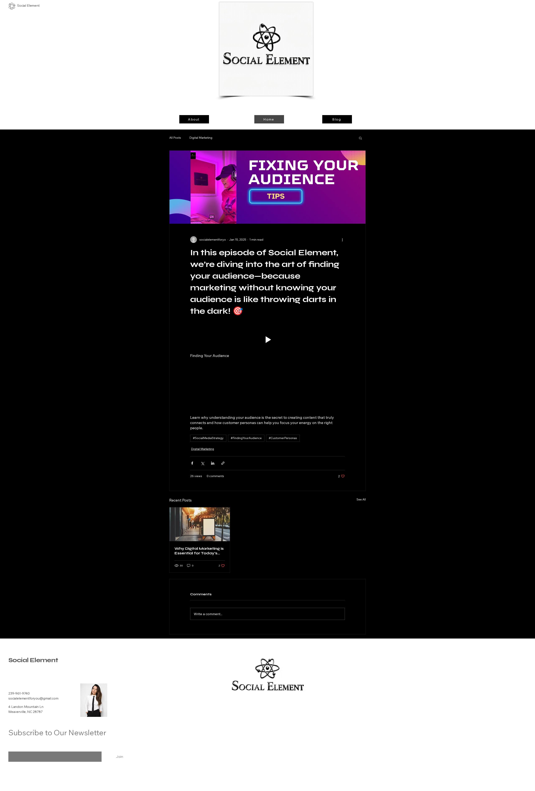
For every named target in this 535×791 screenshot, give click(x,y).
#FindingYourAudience (246, 438)
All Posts (175, 138)
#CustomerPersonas (283, 438)
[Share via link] (223, 463)
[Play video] (267, 340)
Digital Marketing (200, 138)
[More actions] (342, 239)
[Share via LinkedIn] (213, 463)
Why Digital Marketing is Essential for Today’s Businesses (199, 550)
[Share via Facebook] (192, 463)
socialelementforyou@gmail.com (33, 698)
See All (361, 499)
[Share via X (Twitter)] (202, 463)
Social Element (33, 660)
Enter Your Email (21, 748)
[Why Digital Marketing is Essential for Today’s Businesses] (199, 524)
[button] (360, 138)
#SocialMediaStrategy (208, 438)
